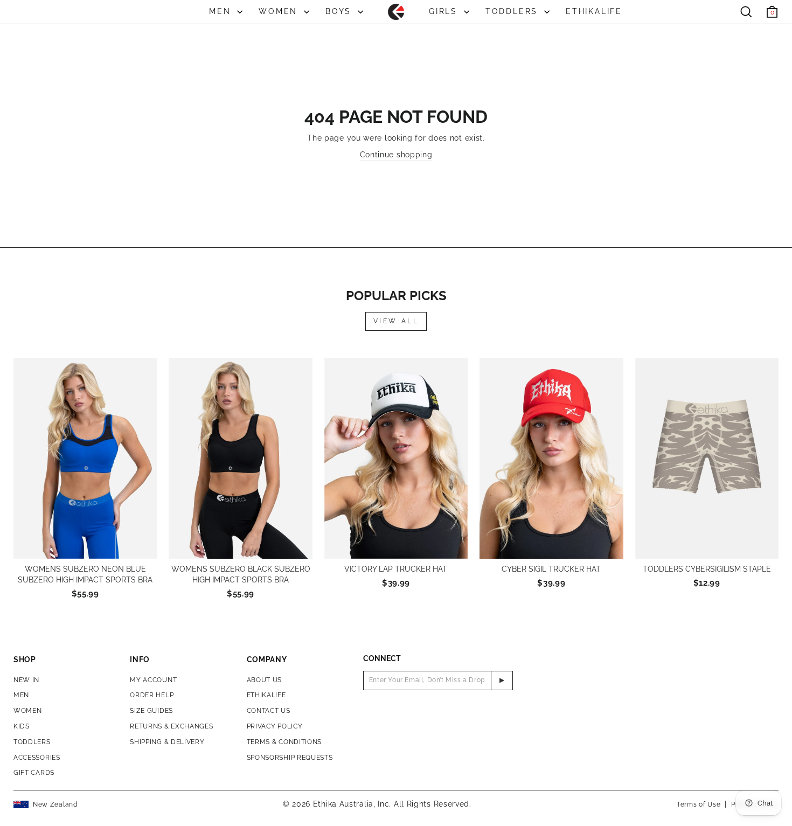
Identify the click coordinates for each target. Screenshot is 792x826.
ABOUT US (264, 680)
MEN (221, 11)
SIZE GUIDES (151, 710)
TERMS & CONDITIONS (284, 742)
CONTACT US (268, 710)
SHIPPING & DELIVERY (167, 742)
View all (396, 321)
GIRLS (445, 11)
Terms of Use (698, 804)
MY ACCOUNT (153, 680)
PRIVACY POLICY (275, 726)
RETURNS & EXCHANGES (171, 726)
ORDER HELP (151, 695)
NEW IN (26, 680)
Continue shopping (396, 154)
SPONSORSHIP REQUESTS (290, 757)
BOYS (340, 11)
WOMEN (280, 11)
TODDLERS (513, 11)
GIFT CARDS (33, 772)
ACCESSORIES (36, 757)
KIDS (21, 726)
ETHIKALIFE (594, 11)
